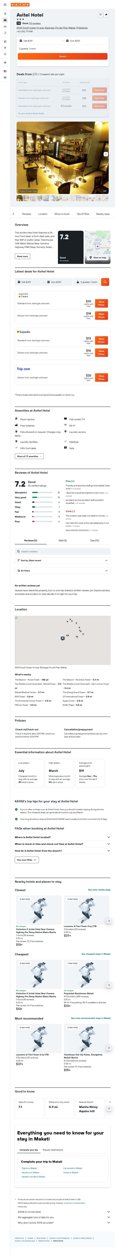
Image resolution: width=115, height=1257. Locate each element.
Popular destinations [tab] (53, 1149)
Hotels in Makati (70, 1172)
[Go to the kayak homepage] (20, 4)
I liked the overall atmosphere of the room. (87, 494)
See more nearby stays (99, 889)
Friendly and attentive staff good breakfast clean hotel (88, 487)
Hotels (30, 1238)
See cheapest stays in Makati (96, 954)
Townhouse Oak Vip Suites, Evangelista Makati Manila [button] (83, 1056)
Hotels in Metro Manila (82, 1238)
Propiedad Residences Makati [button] (79, 993)
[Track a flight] (5, 54)
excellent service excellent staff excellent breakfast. (85, 501)
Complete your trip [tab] (29, 1149)
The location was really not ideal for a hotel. (87, 517)
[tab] (31, 540)
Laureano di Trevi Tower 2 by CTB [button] (80, 926)
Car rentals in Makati (72, 1168)
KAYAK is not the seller (29, 1211)
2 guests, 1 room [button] (27, 48)
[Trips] (5, 63)
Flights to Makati (29, 1168)
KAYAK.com (19, 1238)
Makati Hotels (44, 1241)
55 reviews (35, 23)
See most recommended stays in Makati (91, 1018)
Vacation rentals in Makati (33, 1176)
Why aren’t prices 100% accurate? (35, 1222)
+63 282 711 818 (25, 31)
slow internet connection (82, 530)
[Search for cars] (5, 27)
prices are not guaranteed (74, 1203)
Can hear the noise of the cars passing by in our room (87, 524)
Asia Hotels (41, 1238)
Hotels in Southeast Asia (25, 1241)
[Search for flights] (5, 14)
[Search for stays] (5, 20)
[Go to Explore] (5, 48)
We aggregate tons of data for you (36, 1217)
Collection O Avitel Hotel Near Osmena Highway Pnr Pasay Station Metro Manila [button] (36, 931)
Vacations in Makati (30, 1172)
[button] (5, 4)
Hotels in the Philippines (59, 1238)
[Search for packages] (5, 33)
